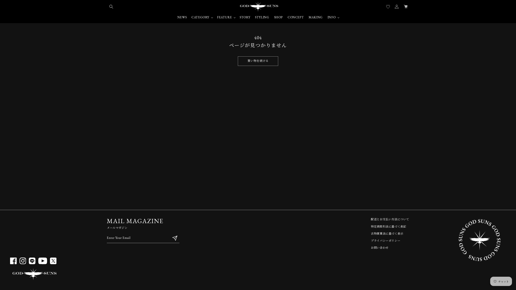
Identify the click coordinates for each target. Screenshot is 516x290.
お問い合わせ (380, 248)
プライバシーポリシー (385, 240)
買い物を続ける (258, 61)
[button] (111, 6)
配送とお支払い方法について (390, 219)
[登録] (174, 238)
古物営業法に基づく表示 (387, 233)
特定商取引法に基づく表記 (388, 226)
